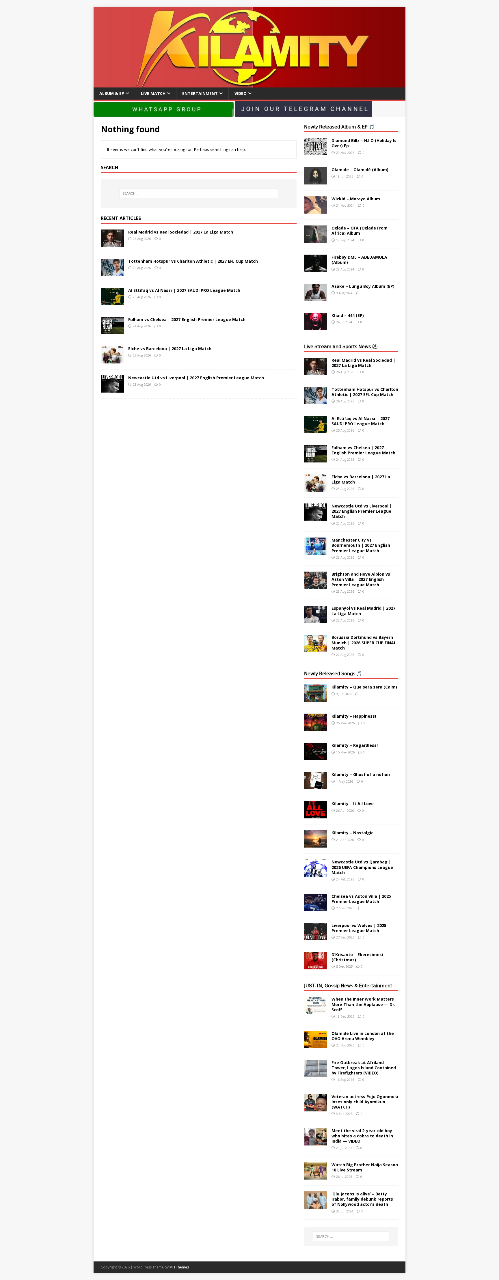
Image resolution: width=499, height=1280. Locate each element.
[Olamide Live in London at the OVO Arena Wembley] (315, 1044)
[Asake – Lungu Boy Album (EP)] (315, 298)
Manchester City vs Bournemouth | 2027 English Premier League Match (361, 545)
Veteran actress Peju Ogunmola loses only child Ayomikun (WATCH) (365, 1102)
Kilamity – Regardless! (355, 745)
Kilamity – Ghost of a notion (361, 774)
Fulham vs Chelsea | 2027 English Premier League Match (186, 319)
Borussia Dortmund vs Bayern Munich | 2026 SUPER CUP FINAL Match (364, 642)
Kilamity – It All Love (353, 803)
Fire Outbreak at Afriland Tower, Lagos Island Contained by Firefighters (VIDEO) (364, 1068)
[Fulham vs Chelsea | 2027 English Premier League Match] (112, 330)
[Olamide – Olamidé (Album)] (315, 181)
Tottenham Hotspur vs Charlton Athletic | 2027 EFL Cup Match (193, 261)
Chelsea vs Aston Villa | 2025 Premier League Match (361, 898)
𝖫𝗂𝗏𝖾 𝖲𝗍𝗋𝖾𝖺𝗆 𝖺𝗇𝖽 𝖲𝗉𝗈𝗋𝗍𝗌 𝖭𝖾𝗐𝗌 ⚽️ (341, 346)
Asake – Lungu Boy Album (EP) (363, 286)
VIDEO (240, 93)
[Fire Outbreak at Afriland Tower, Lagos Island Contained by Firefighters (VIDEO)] (315, 1073)
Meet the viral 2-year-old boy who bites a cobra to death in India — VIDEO (362, 1136)
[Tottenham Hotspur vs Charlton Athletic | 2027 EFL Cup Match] (112, 272)
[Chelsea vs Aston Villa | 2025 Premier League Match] (315, 907)
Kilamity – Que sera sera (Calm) (364, 687)
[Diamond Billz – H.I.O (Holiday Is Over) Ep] (315, 152)
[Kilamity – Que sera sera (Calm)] (315, 698)
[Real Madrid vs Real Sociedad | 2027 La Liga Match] (112, 243)
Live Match (153, 93)
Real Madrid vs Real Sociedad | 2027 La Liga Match (180, 232)
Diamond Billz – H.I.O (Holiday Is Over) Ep (364, 143)
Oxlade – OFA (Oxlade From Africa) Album (360, 230)
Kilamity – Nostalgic (352, 832)
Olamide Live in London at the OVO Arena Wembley (363, 1036)
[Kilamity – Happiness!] (315, 727)
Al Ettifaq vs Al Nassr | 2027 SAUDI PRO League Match (184, 290)
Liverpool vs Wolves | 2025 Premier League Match (359, 928)
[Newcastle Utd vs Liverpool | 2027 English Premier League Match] (112, 389)
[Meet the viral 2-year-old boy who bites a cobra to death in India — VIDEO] (315, 1142)
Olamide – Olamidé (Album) (360, 169)
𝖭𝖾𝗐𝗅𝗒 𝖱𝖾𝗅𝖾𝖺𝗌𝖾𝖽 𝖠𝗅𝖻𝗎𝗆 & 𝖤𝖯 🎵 (339, 127)
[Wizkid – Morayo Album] (315, 210)
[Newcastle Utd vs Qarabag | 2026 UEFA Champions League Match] (315, 873)
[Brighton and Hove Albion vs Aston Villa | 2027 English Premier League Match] (315, 585)
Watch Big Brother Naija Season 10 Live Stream (365, 1167)
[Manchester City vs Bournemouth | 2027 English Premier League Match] (315, 551)
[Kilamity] (249, 84)
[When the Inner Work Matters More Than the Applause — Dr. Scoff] (315, 1010)
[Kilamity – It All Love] (315, 815)
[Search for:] (199, 193)
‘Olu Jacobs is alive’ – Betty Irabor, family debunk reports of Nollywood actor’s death (362, 1199)
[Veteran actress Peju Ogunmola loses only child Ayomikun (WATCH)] (315, 1108)
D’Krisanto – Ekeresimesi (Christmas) (357, 957)
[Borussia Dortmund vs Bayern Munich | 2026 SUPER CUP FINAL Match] (315, 649)
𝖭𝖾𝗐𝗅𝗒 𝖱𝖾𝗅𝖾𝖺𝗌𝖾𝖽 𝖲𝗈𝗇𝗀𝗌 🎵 (333, 673)
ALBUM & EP (111, 93)
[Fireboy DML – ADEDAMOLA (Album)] (315, 268)
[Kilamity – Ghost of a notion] (315, 786)
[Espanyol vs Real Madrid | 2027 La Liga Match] (315, 619)
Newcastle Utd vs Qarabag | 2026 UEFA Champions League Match (362, 867)
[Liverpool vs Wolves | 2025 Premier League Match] (315, 936)
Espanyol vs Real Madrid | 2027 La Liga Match (363, 610)
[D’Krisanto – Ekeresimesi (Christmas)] (315, 966)
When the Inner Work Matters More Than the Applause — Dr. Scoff (363, 1004)
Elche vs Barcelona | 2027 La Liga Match (169, 348)
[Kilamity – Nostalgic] (315, 844)
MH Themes (179, 1267)
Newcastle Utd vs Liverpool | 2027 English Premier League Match (196, 377)
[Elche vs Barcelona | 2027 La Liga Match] (112, 360)
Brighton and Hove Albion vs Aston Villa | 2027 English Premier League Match (361, 579)
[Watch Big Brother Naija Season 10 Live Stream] (315, 1176)
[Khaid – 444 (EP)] (315, 327)
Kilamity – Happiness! (354, 716)
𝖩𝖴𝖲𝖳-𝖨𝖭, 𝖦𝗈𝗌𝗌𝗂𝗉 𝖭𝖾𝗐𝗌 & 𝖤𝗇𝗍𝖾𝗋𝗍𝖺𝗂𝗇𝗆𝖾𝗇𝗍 (348, 985)
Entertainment (200, 93)
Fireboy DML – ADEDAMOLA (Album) (359, 259)
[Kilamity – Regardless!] (315, 757)
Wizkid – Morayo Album (356, 198)
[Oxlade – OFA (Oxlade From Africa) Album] (315, 239)
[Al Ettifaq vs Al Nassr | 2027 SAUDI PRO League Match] (112, 301)
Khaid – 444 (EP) (348, 315)
